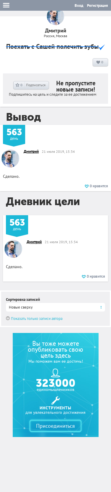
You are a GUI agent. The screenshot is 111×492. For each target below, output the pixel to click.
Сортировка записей (23, 299)
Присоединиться (55, 425)
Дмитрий (31, 151)
